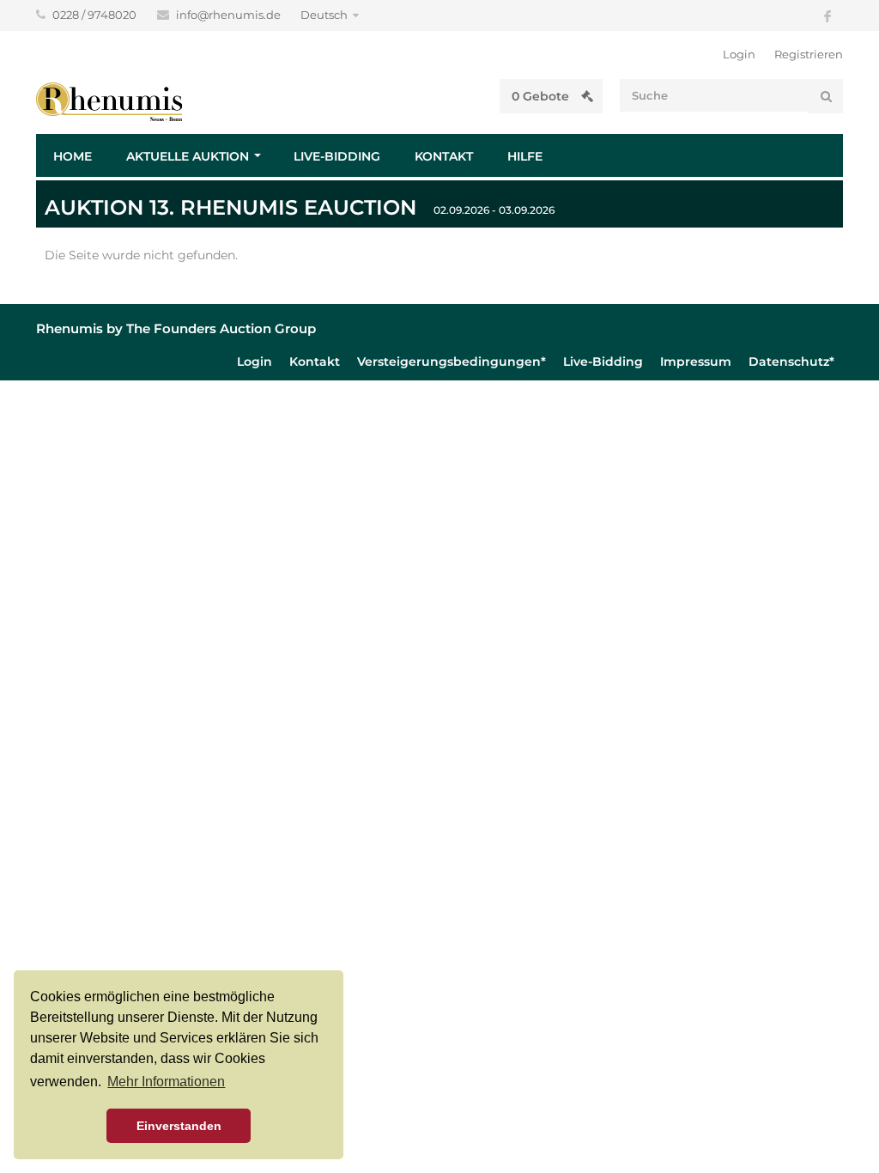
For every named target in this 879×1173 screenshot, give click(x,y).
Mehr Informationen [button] (166, 1081)
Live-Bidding (337, 156)
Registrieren (808, 54)
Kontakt (444, 156)
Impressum (695, 361)
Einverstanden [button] (178, 1126)
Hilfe (525, 156)
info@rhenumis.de (229, 14)
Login (739, 54)
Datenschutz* (791, 361)
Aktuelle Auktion (187, 156)
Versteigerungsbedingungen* (451, 361)
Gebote (542, 96)
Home (72, 156)
